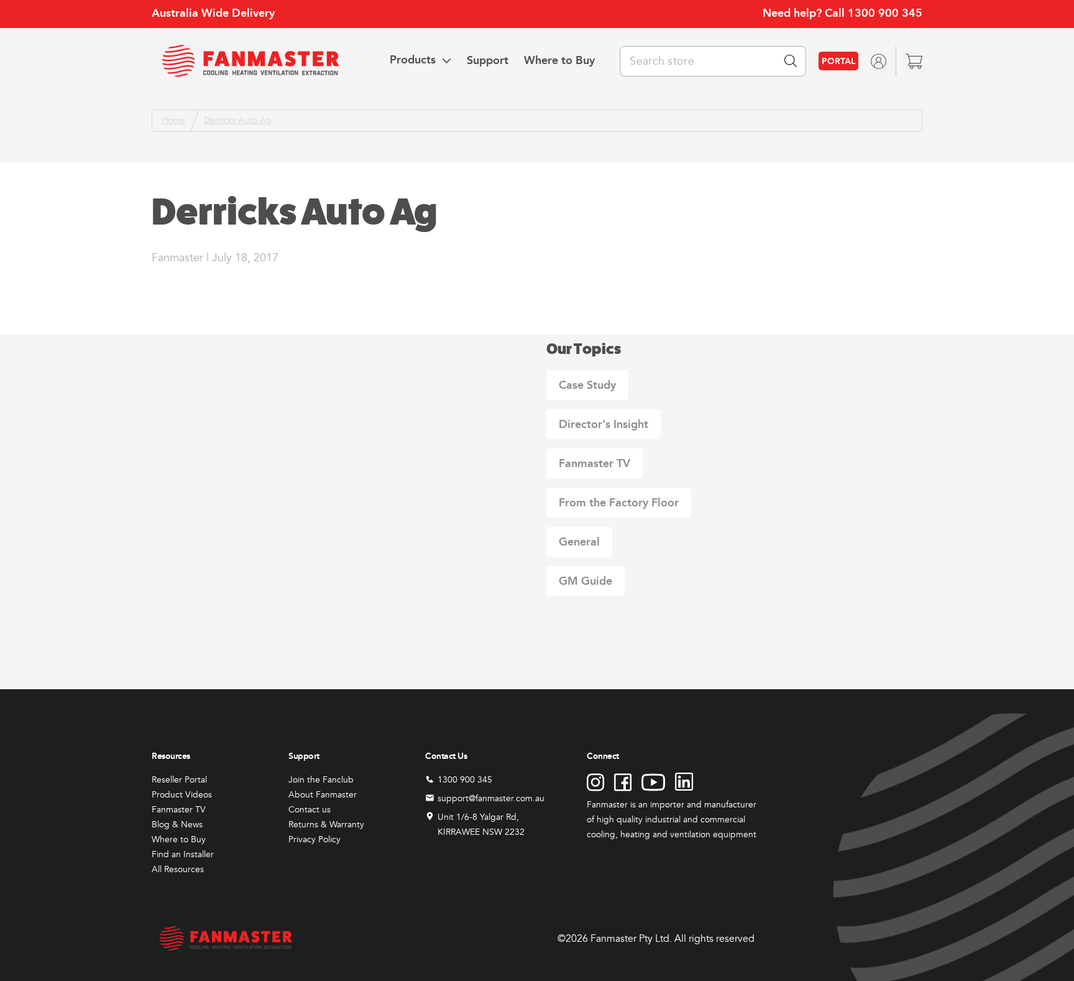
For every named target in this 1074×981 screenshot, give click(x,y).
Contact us (309, 809)
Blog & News (177, 824)
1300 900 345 (885, 13)
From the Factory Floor (619, 502)
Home (173, 120)
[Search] (790, 61)
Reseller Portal (179, 779)
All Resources (178, 869)
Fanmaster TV (594, 463)
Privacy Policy (314, 839)
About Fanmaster (322, 794)
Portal (838, 61)
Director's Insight (603, 424)
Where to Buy (559, 60)
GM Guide (585, 581)
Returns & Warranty (326, 824)
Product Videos (182, 794)
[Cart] (914, 60)
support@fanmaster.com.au (491, 798)
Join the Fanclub (321, 779)
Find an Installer (183, 854)
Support (487, 60)
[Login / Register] (878, 60)
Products (413, 60)
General (579, 542)
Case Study (587, 385)
